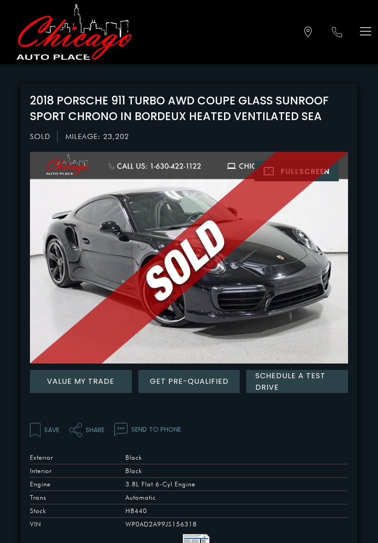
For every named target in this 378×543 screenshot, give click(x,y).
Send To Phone (156, 429)
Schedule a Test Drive (290, 381)
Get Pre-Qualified (189, 381)
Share (95, 429)
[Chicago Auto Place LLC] (74, 32)
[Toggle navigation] (363, 31)
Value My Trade (80, 381)
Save (51, 429)
